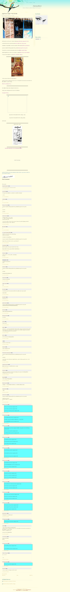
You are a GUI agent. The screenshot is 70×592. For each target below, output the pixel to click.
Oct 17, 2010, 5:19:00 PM (5, 300)
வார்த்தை (3, 199)
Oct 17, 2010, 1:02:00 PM (5, 257)
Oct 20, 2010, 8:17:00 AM (5, 550)
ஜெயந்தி (3, 377)
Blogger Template (18, 590)
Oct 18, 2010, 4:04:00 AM (5, 332)
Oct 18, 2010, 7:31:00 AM (5, 344)
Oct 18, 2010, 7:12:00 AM (5, 338)
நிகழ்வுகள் (13, 16)
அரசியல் (6, 16)
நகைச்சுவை (9, 16)
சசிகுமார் (3, 346)
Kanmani (3, 309)
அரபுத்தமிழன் (4, 245)
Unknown (4, 253)
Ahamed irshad (4, 404)
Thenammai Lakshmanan (6, 352)
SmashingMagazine (28, 589)
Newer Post (3, 575)
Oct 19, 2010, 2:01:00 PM (5, 523)
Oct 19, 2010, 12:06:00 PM (5, 489)
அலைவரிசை (37, 6)
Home (17, 575)
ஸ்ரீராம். (3, 327)
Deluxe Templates (25, 590)
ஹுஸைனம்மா (4, 513)
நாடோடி (3, 335)
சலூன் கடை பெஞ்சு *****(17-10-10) (9, 13)
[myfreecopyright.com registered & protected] (9, 581)
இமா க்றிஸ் (4, 226)
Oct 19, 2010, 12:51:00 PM (5, 516)
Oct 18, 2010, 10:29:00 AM (5, 374)
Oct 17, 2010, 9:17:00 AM (5, 202)
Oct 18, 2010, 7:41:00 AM (5, 350)
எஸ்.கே (3, 321)
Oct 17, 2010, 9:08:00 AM (5, 196)
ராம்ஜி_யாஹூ (4, 283)
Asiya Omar (4, 277)
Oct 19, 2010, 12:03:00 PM (5, 445)
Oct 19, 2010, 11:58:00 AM (5, 412)
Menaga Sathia (4, 315)
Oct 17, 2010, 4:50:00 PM (5, 294)
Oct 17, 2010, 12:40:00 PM (5, 250)
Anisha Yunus (4, 394)
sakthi (3, 525)
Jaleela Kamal (4, 215)
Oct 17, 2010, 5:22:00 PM (5, 307)
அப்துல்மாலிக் (4, 388)
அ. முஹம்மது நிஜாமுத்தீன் (6, 232)
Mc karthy (4, 289)
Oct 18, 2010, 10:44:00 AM (5, 380)
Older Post (31, 575)
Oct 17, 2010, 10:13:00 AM (5, 213)
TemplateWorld (19, 589)
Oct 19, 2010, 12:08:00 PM (5, 500)
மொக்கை (17, 16)
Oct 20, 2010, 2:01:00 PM (5, 559)
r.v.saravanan (4, 536)
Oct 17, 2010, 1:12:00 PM (5, 264)
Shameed (4, 568)
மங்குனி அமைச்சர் (5, 364)
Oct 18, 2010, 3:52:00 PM (5, 392)
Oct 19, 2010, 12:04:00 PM (5, 468)
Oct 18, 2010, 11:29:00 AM (5, 386)
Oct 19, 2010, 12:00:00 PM (5, 423)
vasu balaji (4, 191)
